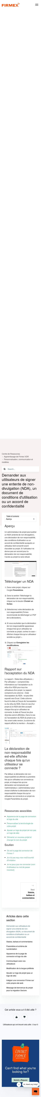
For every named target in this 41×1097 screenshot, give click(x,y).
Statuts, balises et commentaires (19, 941)
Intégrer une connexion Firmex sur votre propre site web (20, 981)
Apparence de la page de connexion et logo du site (16, 955)
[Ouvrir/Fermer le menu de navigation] (36, 5)
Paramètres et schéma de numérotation (16, 947)
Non (24, 1017)
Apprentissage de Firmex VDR (16, 456)
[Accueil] (11, 5)
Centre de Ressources (11, 453)
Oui (16, 1017)
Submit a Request (20, 1080)
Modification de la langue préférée (20, 968)
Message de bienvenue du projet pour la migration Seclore (19, 989)
